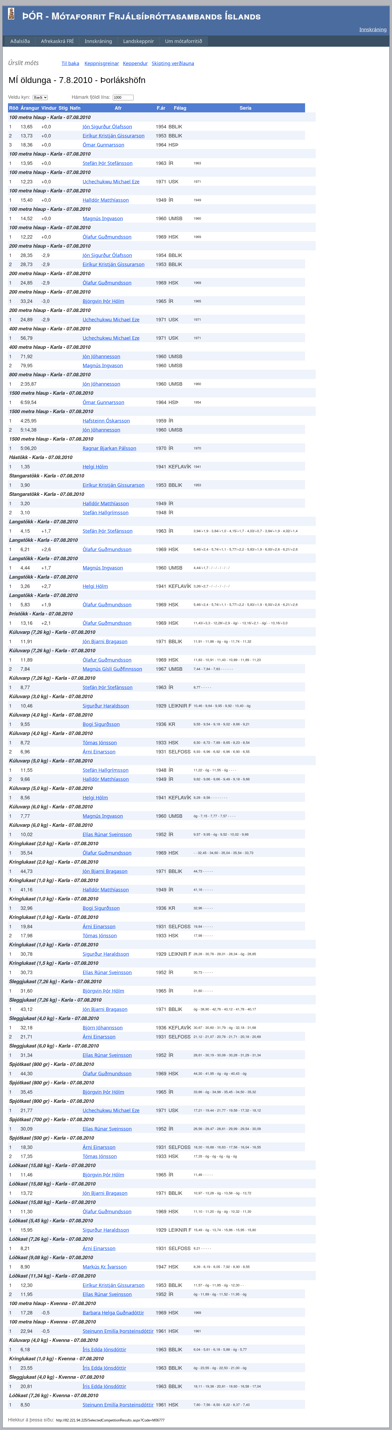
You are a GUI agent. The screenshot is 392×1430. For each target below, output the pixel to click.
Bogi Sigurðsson (101, 724)
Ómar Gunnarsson (103, 144)
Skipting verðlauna (173, 63)
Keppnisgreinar (102, 63)
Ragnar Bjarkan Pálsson (109, 448)
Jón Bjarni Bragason (105, 641)
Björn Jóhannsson (103, 1027)
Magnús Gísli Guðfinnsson (112, 669)
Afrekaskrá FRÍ (57, 41)
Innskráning (373, 29)
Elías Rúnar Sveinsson (107, 834)
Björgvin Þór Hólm (103, 301)
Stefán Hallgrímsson (106, 512)
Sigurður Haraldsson (106, 705)
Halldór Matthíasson (106, 200)
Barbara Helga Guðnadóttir (113, 1312)
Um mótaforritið (183, 41)
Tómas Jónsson (100, 742)
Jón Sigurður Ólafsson (107, 126)
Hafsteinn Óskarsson (106, 420)
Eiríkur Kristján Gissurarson (114, 135)
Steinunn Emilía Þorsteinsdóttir (118, 1331)
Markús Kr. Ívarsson (105, 1266)
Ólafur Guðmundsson (107, 237)
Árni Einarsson (99, 751)
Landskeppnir (138, 41)
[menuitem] (20, 41)
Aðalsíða (20, 41)
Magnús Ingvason (103, 218)
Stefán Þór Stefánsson (108, 163)
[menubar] (106, 41)
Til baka (70, 63)
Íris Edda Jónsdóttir (104, 1349)
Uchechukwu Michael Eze (111, 181)
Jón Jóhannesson (101, 356)
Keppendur (135, 63)
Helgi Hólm (95, 466)
